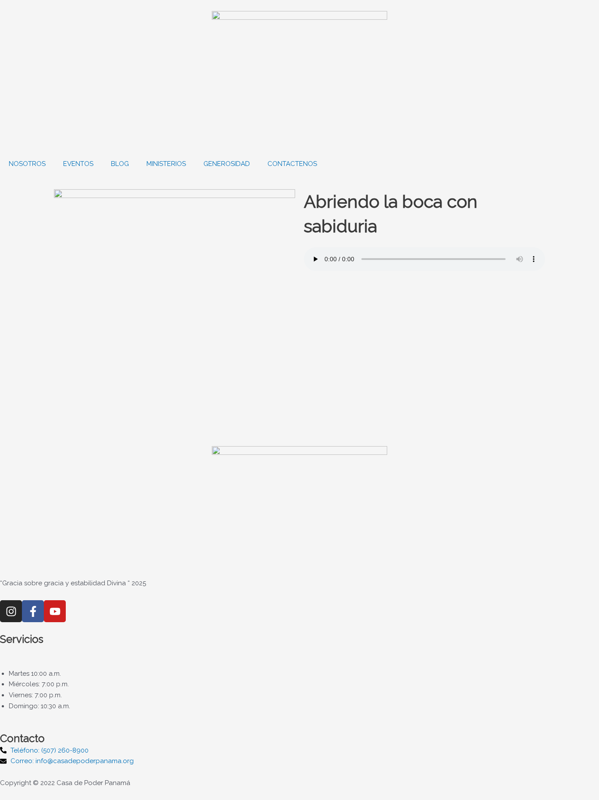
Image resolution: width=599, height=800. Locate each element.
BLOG (120, 164)
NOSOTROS (27, 164)
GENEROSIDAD (226, 164)
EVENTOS (78, 164)
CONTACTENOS (292, 164)
